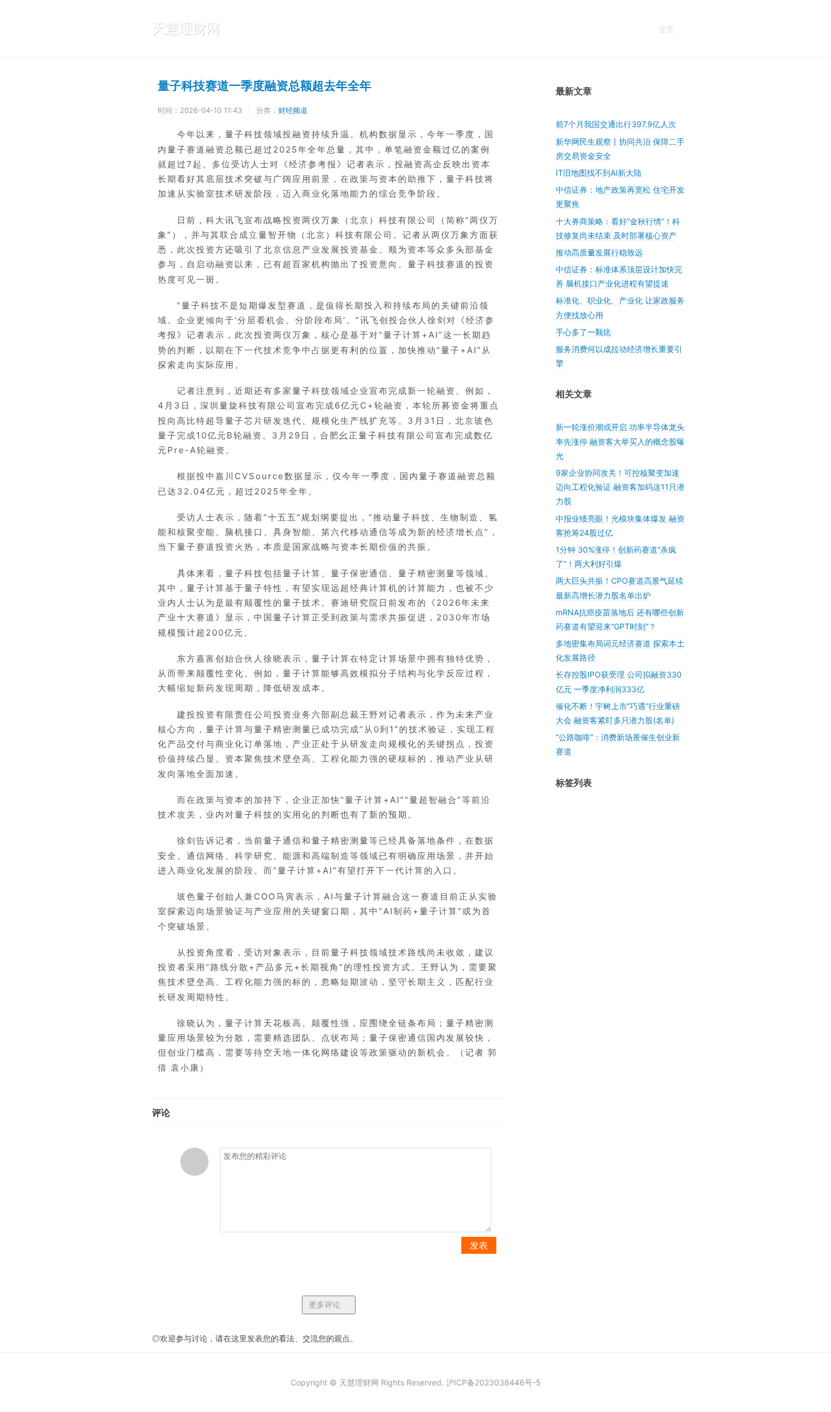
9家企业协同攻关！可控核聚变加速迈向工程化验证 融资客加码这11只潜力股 (620, 487)
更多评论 (326, 1304)
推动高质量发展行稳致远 (599, 252)
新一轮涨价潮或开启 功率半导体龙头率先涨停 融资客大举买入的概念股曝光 (620, 441)
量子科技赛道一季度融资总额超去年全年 (264, 84)
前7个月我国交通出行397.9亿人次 (616, 124)
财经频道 (293, 110)
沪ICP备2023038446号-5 (493, 1382)
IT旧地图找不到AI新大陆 (599, 172)
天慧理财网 (186, 28)
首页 (665, 28)
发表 (479, 1245)
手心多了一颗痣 (583, 332)
